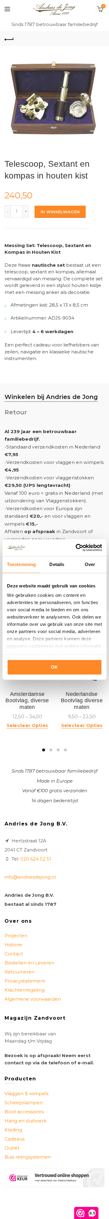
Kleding (13, 1130)
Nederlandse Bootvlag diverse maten (82, 700)
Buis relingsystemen (28, 1157)
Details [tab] (56, 564)
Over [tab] (90, 564)
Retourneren (20, 972)
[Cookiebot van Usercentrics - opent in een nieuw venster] (77, 548)
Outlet (12, 1148)
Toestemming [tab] (21, 564)
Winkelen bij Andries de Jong (51, 396)
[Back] (9, 39)
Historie (13, 944)
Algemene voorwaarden (33, 999)
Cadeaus (15, 1139)
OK (54, 667)
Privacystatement (25, 981)
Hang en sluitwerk (25, 1121)
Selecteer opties (27, 725)
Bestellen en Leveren (29, 963)
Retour (16, 412)
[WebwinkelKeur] (54, 1177)
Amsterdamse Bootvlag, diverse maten (27, 700)
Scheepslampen (24, 1102)
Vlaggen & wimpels (26, 1093)
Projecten (16, 935)
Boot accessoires (24, 1111)
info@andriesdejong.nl (30, 877)
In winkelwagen (60, 211)
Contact (14, 954)
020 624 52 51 (35, 859)
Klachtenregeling (25, 990)
